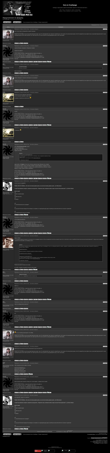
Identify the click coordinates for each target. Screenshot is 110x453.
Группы (73, 9)
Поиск (63, 9)
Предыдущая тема (95, 24)
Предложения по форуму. (13, 18)
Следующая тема (103, 24)
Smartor (57, 446)
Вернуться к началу (7, 43)
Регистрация (77, 9)
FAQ (60, 9)
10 (18, 19)
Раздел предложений (43, 22)
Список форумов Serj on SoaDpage (30, 22)
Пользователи (68, 9)
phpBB (53, 447)
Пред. (9, 19)
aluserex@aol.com (19, 147)
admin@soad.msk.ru (23, 249)
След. (21, 19)
